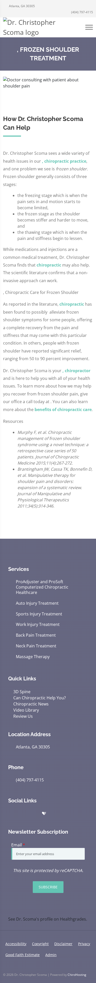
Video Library (26, 710)
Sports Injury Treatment (39, 614)
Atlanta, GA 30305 (21, 6)
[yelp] (22, 814)
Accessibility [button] (15, 943)
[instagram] (66, 814)
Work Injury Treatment (38, 624)
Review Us (23, 716)
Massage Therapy (33, 656)
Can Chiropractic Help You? (39, 698)
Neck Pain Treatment (36, 646)
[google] (10, 814)
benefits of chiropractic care (63, 409)
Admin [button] (51, 954)
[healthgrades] (44, 814)
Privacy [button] (84, 943)
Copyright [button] (40, 943)
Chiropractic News (31, 704)
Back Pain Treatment (36, 635)
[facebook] (33, 814)
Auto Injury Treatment (37, 603)
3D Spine (21, 691)
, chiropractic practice (64, 161)
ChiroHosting (77, 975)
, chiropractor (76, 370)
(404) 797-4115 (81, 12)
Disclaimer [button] (63, 943)
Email (18, 845)
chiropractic (49, 265)
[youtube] (54, 814)
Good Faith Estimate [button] (22, 954)
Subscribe (48, 887)
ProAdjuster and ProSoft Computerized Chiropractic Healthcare (42, 587)
